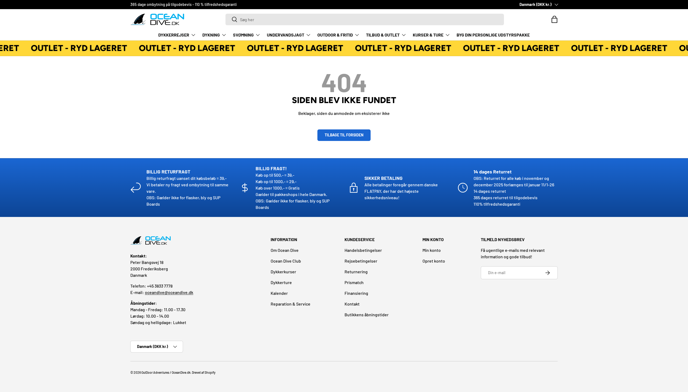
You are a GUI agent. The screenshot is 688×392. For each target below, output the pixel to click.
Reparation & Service (290, 303)
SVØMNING (243, 34)
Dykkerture (281, 282)
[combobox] (364, 19)
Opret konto (433, 260)
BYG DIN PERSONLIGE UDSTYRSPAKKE (493, 34)
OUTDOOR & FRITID (335, 34)
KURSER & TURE (428, 34)
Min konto (431, 250)
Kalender (279, 293)
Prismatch (354, 282)
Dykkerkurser (283, 271)
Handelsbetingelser (363, 250)
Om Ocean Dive (285, 250)
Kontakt (352, 303)
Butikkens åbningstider (367, 314)
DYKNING (211, 34)
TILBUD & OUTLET (383, 34)
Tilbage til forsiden (344, 135)
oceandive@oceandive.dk (169, 292)
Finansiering (356, 293)
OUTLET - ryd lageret (77, 48)
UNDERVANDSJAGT (285, 34)
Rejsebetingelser (361, 260)
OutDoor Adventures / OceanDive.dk (166, 372)
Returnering (356, 271)
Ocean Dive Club (286, 260)
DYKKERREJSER (173, 34)
